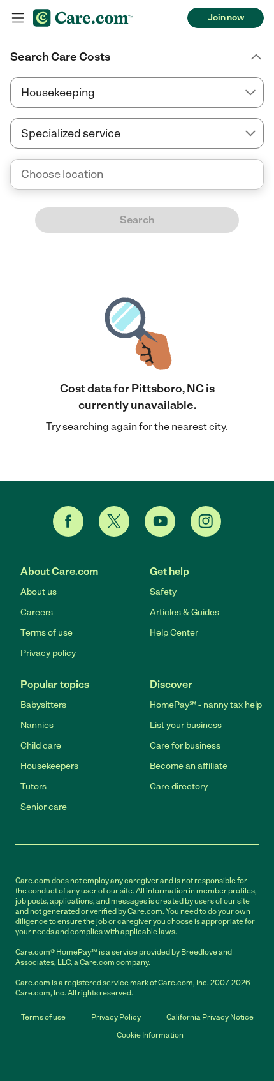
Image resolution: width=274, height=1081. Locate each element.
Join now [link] (226, 17)
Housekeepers (49, 766)
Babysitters (43, 704)
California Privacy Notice (210, 1017)
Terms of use (46, 632)
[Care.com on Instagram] (206, 521)
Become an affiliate (188, 766)
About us (38, 591)
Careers (36, 612)
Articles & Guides (184, 612)
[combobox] (137, 174)
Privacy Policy (116, 1017)
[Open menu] (17, 18)
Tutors (33, 786)
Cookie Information (150, 1035)
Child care (40, 745)
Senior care (43, 806)
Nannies (37, 725)
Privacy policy (48, 653)
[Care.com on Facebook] (68, 521)
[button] (137, 56)
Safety (163, 591)
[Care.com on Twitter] (114, 521)
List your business (186, 725)
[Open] (264, 175)
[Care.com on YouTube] (160, 521)
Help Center (174, 632)
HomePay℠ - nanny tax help (206, 704)
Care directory (179, 786)
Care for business (185, 745)
